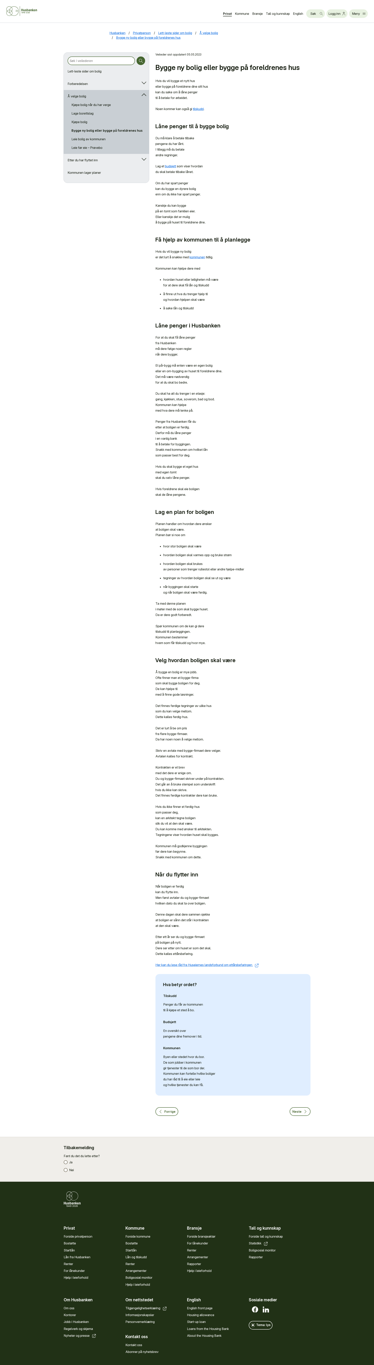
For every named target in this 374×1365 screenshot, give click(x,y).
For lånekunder (74, 1271)
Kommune (242, 14)
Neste (297, 1112)
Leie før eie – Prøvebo (86, 148)
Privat (227, 14)
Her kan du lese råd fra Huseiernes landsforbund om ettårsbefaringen (204, 965)
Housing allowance (200, 1315)
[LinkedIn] (265, 1309)
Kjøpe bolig (79, 122)
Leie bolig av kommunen (88, 139)
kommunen (197, 257)
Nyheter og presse (77, 1336)
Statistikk (255, 1243)
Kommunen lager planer (84, 173)
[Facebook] (254, 1309)
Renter (68, 1264)
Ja (70, 1162)
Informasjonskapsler (139, 1315)
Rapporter (194, 1264)
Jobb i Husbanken (76, 1322)
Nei (71, 1170)
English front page (200, 1308)
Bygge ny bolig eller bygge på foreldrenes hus (107, 130)
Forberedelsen (78, 84)
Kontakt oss (133, 1345)
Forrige (170, 1112)
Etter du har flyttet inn (83, 160)
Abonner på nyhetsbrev (142, 1352)
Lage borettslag (82, 113)
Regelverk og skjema (78, 1329)
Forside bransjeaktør (201, 1236)
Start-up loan (196, 1322)
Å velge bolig (77, 96)
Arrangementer (135, 1271)
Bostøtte (70, 1243)
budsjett (170, 166)
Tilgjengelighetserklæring (143, 1308)
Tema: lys (263, 1325)
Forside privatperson (78, 1236)
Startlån (69, 1250)
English (298, 14)
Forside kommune (137, 1236)
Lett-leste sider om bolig (84, 71)
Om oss (69, 1308)
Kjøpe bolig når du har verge (91, 105)
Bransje (257, 14)
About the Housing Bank (204, 1336)
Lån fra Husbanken (77, 1257)
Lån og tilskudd (136, 1257)
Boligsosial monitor (138, 1277)
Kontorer (70, 1315)
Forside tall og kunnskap (266, 1236)
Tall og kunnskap (278, 14)
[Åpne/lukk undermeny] (143, 83)
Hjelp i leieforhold (76, 1277)
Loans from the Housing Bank (208, 1329)
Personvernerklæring (140, 1322)
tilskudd (198, 109)
